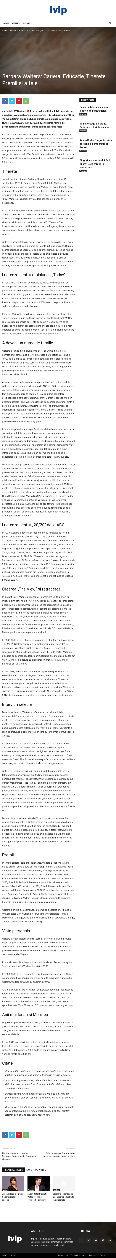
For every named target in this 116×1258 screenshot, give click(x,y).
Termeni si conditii (78, 1255)
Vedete (15, 23)
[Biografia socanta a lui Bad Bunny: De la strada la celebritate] (64, 1183)
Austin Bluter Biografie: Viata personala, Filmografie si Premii (37, 1197)
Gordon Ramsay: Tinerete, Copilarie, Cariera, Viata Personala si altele (19, 1156)
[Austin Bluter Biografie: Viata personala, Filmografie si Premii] (38, 1183)
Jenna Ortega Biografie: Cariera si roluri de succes (12, 1197)
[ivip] (58, 10)
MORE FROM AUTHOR (36, 1170)
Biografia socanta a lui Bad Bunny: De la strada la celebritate (63, 1197)
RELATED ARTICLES (13, 1170)
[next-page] (9, 1206)
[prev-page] (4, 1206)
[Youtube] (109, 1240)
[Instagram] (88, 1240)
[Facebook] (5, 101)
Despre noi (63, 1255)
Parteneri (93, 1255)
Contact (103, 1255)
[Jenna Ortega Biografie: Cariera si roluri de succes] (13, 1183)
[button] (110, 23)
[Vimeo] (102, 1240)
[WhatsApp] (26, 101)
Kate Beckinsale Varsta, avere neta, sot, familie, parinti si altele (59, 1155)
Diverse (26, 23)
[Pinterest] (19, 101)
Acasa (6, 23)
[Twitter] (12, 101)
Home (4, 30)
